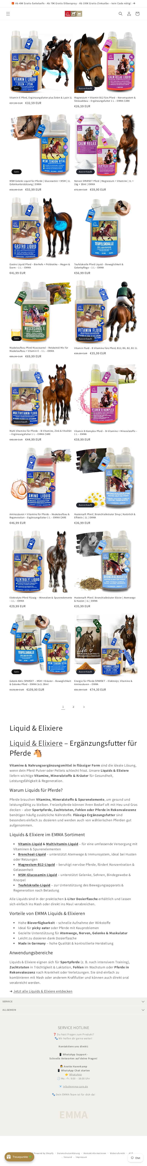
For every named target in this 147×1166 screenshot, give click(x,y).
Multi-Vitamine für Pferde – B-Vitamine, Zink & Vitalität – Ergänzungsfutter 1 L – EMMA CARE (41, 432)
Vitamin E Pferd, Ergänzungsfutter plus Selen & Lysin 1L (41, 97)
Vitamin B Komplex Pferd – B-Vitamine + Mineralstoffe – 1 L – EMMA (105, 433)
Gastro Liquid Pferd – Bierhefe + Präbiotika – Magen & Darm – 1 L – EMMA (40, 266)
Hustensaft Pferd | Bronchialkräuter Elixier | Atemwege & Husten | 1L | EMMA (104, 599)
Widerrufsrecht (117, 1153)
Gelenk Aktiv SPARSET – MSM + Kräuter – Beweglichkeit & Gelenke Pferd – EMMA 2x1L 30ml (40, 683)
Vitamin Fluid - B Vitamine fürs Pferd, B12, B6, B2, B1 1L (105, 348)
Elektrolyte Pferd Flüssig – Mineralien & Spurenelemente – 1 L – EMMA (41, 599)
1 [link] (63, 707)
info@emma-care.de (75, 1086)
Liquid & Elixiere (36, 743)
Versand (68, 1157)
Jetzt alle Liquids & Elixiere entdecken (42, 991)
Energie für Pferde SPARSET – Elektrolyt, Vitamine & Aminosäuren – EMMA (103, 683)
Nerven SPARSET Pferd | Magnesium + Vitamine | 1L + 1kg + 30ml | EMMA (104, 183)
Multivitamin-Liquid (62, 844)
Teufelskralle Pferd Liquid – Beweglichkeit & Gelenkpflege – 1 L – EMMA (98, 266)
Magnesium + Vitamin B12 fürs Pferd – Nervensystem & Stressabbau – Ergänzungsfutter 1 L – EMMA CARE (105, 99)
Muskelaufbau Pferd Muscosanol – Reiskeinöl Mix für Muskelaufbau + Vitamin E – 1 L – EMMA (39, 349)
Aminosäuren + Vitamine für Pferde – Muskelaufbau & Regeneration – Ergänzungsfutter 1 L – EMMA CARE (40, 516)
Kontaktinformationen (95, 1153)
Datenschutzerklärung (68, 1153)
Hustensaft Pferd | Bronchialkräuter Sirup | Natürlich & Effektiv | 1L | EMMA (105, 516)
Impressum (81, 1157)
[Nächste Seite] (84, 707)
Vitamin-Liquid (30, 844)
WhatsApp (75, 1074)
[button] (8, 14)
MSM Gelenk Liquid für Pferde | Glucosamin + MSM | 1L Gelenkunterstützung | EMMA (40, 183)
